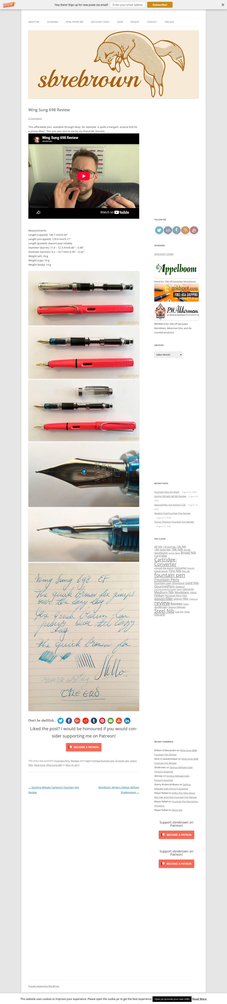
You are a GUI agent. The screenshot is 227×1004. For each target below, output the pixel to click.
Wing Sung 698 (54, 765)
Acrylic (187, 549)
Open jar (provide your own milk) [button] (172, 999)
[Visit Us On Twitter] (159, 233)
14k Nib (181, 546)
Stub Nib (179, 611)
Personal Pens (173, 595)
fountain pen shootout (169, 583)
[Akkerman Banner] (176, 319)
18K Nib (177, 549)
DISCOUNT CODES (163, 254)
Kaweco (180, 586)
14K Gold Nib (169, 546)
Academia (52, 21)
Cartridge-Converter (165, 561)
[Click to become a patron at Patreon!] (83, 752)
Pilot (184, 595)
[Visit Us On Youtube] (194, 233)
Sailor (186, 603)
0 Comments (35, 118)
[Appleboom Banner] (176, 277)
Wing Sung (39, 765)
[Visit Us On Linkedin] (168, 233)
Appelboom (161, 553)
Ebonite (190, 568)
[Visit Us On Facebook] (176, 233)
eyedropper (161, 571)
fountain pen (122, 760)
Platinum (193, 599)
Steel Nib (164, 610)
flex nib (186, 571)
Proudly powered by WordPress (43, 986)
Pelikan (159, 595)
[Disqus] (83, 839)
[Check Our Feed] (185, 233)
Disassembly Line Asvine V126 (170, 504)
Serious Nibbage (177, 607)
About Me (33, 21)
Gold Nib (192, 583)
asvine (172, 553)
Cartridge (160, 556)
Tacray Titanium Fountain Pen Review (174, 521)
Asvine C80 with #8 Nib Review (170, 496)
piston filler (181, 599)
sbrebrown (161, 607)
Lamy (179, 589)
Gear (120, 21)
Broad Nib (188, 552)
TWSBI (187, 612)
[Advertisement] (176, 162)
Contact (152, 21)
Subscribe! (160, 5)
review (162, 602)
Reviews (75, 760)
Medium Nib (164, 592)
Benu (177, 553)
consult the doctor (164, 568)
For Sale (169, 21)
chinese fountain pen (103, 760)
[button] (113, 4)
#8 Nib (158, 546)
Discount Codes (100, 21)
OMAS (193, 592)
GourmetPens (164, 586)
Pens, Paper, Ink (74, 21)
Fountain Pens (62, 760)
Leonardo (188, 589)
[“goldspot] (176, 300)
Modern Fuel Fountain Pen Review (172, 513)
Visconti (159, 614)
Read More (199, 999)
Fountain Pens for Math (166, 492)
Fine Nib (175, 571)
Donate (135, 21)
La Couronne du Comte (165, 589)
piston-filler (163, 598)
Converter (181, 568)
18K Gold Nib (162, 549)
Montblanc (182, 592)
